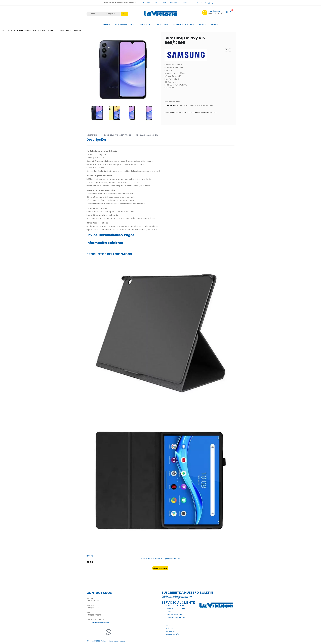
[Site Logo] (160, 13)
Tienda (164, 3)
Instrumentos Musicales (182, 24)
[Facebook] (202, 2)
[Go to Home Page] (3, 30)
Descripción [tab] (92, 135)
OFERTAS (106, 24)
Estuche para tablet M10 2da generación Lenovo (160, 558)
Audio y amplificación (123, 24)
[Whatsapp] (108, 632)
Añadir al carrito (160, 568)
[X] (205, 2)
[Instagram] (209, 2)
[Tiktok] (216, 2)
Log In (196, 3)
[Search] (124, 14)
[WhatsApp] (212, 2)
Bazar (213, 24)
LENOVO (90, 556)
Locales (155, 3)
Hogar (202, 24)
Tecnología (162, 24)
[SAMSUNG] (186, 55)
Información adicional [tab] (147, 135)
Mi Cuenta (146, 3)
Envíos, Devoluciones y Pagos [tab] (117, 135)
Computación (144, 24)
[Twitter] (96, 632)
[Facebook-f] (90, 632)
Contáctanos (174, 3)
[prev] (226, 50)
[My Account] (226, 12)
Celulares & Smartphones (185, 105)
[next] (230, 50)
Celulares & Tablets (205, 105)
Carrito (185, 3)
